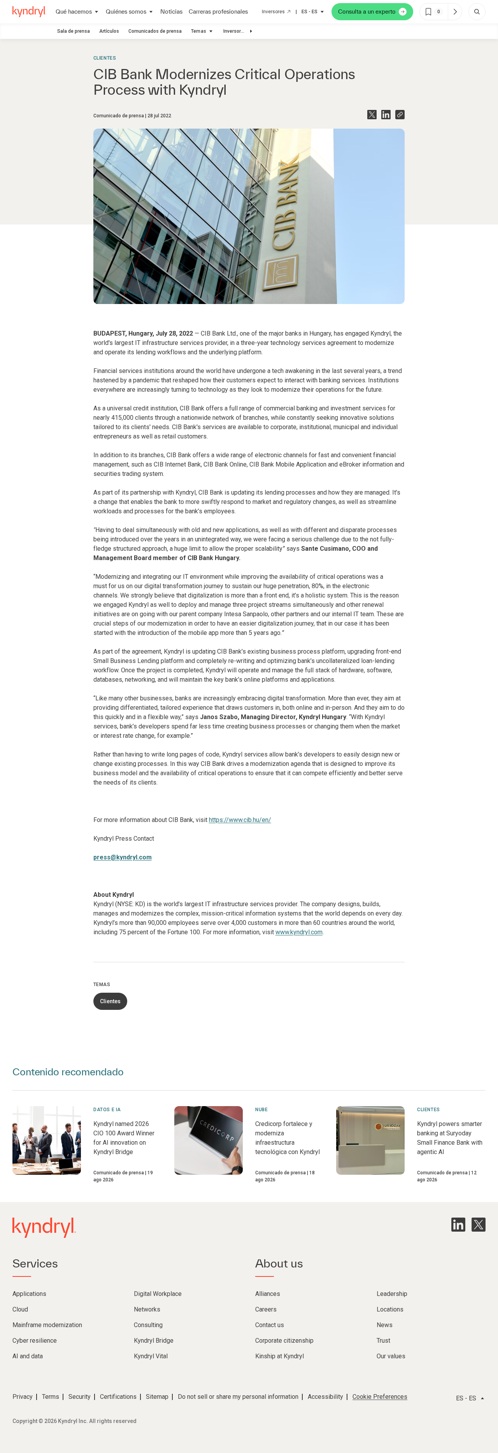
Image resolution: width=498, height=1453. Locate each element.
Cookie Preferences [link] (379, 1396)
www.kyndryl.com (299, 932)
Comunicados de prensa (155, 31)
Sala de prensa (73, 31)
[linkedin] (458, 1225)
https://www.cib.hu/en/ (240, 820)
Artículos (109, 31)
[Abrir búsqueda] (477, 11)
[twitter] (479, 1225)
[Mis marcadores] (455, 12)
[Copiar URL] (400, 114)
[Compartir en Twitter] (372, 114)
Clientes (104, 58)
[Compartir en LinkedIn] (386, 114)
